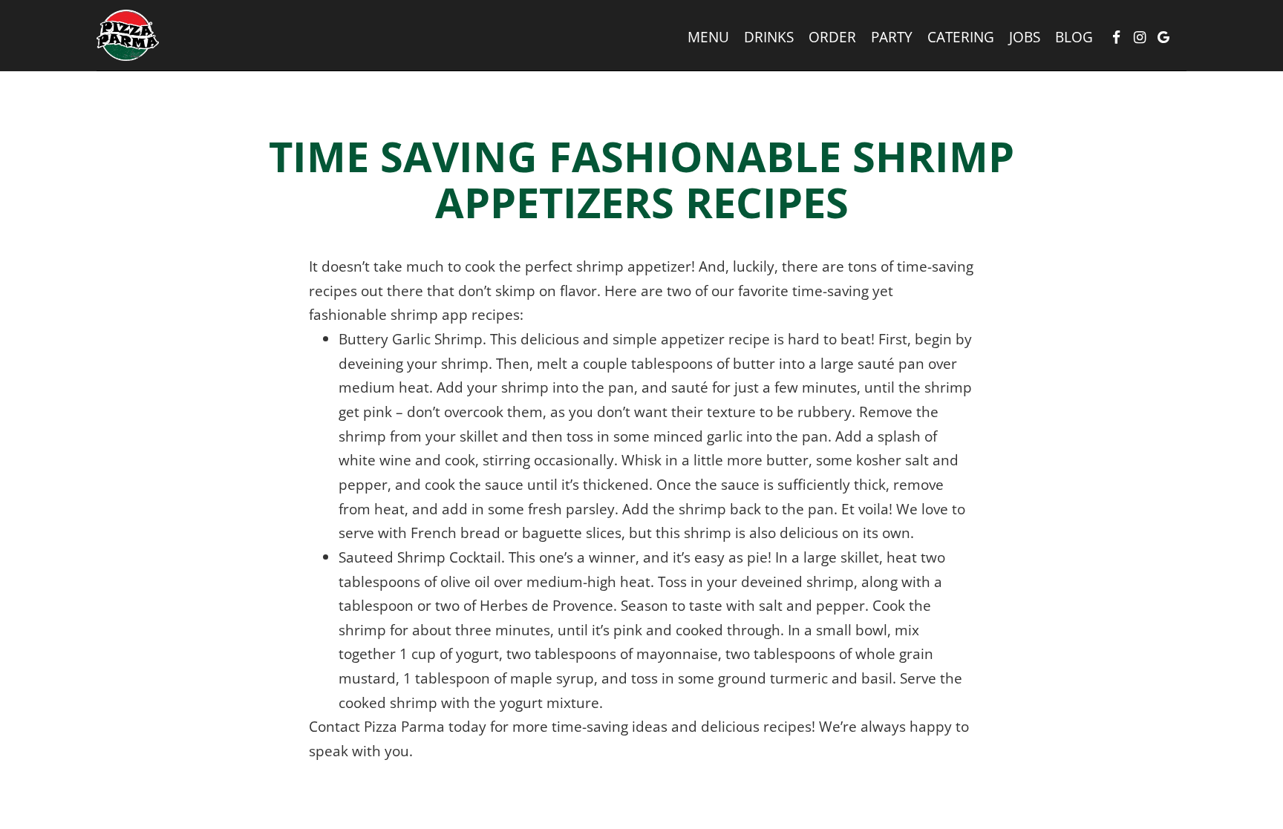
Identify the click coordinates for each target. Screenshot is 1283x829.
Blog (1074, 37)
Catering (960, 37)
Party (892, 37)
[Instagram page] (1140, 37)
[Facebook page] (1116, 37)
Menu (708, 37)
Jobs (1024, 37)
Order (832, 37)
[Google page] (1163, 37)
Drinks (769, 37)
